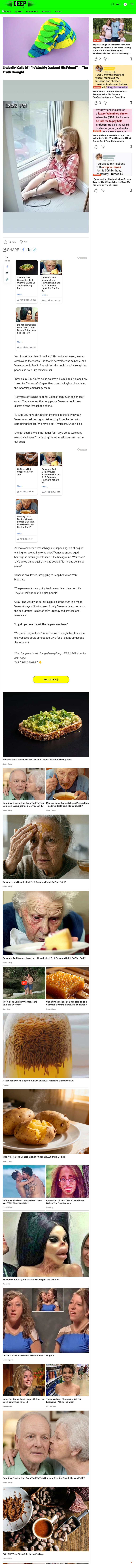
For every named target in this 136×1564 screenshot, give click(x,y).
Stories (97, 40)
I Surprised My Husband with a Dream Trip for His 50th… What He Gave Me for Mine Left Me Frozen (112, 182)
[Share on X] (29, 249)
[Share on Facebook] (23, 249)
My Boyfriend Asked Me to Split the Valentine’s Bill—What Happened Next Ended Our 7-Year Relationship (112, 138)
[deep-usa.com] (20, 4)
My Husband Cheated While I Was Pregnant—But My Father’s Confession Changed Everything (110, 94)
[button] (113, 4)
